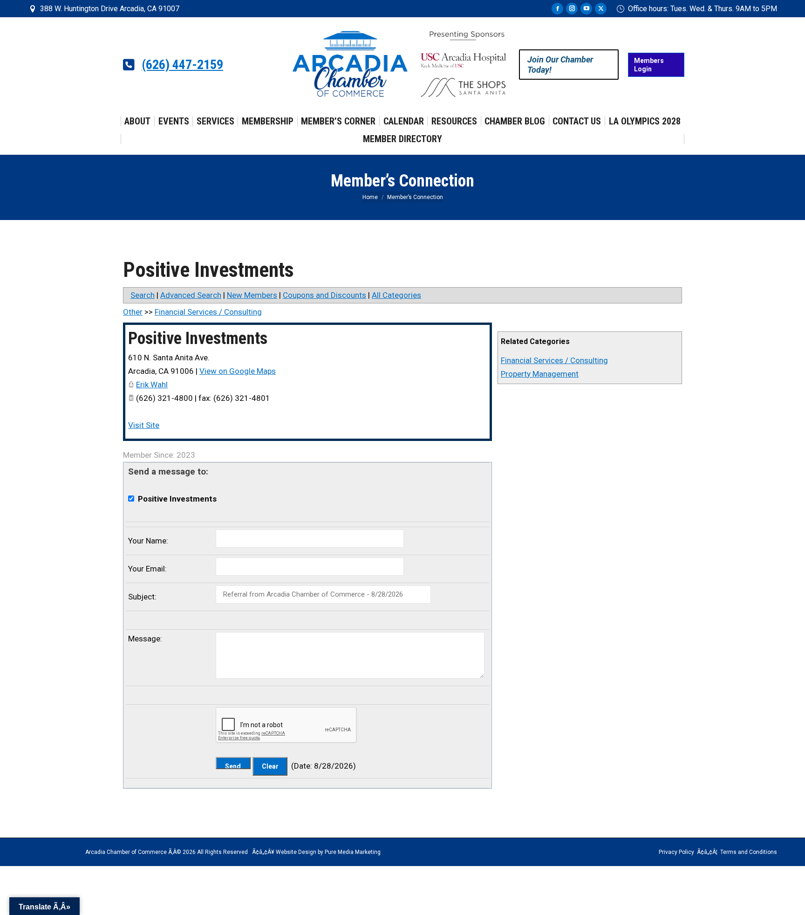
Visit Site (143, 425)
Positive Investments (197, 338)
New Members (252, 295)
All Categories (396, 295)
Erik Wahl (152, 384)
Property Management (540, 373)
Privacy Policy (676, 852)
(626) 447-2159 (182, 64)
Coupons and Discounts (324, 295)
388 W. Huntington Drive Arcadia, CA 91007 (109, 8)
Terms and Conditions (748, 852)
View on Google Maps (237, 371)
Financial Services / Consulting (554, 360)
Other (133, 311)
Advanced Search (190, 295)
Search (142, 295)
